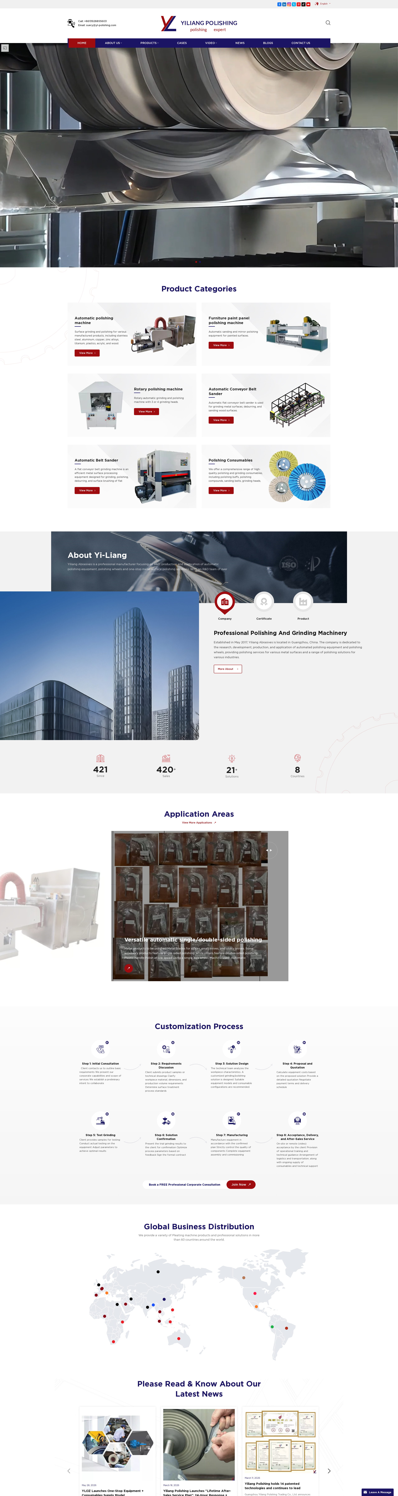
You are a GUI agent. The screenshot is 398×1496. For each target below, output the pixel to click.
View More (86, 353)
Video (210, 43)
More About (225, 669)
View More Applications (197, 822)
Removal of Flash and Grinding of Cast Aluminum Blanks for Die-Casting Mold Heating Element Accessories (202, 946)
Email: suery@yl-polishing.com (97, 25)
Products (148, 43)
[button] (196, 262)
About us (112, 43)
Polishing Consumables (230, 460)
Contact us (301, 43)
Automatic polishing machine (94, 320)
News (240, 43)
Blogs (268, 43)
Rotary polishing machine (158, 389)
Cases (182, 43)
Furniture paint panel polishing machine (229, 320)
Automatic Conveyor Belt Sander (232, 391)
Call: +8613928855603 (92, 21)
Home (81, 43)
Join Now (239, 1184)
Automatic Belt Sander (96, 460)
